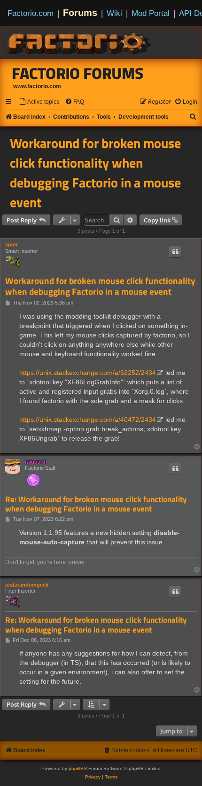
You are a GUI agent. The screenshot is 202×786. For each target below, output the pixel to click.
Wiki (114, 13)
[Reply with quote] (175, 251)
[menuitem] (39, 102)
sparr (11, 244)
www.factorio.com (37, 86)
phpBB (76, 768)
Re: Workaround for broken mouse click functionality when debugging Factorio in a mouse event (96, 504)
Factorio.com (31, 13)
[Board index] (79, 42)
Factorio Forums (78, 73)
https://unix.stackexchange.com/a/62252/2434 (87, 372)
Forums (80, 13)
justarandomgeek (26, 585)
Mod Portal (151, 13)
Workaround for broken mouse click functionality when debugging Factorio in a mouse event (95, 172)
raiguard (35, 462)
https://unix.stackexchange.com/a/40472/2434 (87, 419)
